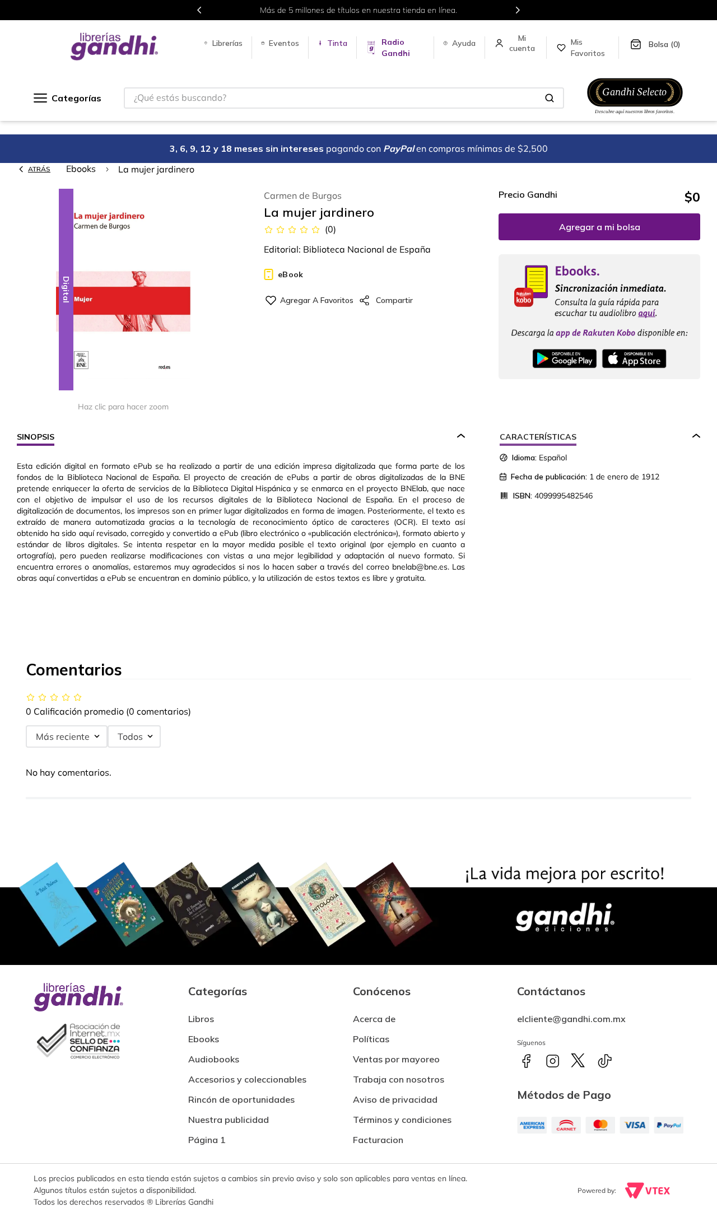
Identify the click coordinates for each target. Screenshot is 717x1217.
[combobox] (344, 98)
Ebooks (81, 168)
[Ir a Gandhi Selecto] (634, 116)
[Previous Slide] (199, 10)
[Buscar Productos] (549, 98)
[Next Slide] (517, 10)
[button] (123, 290)
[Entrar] (523, 43)
